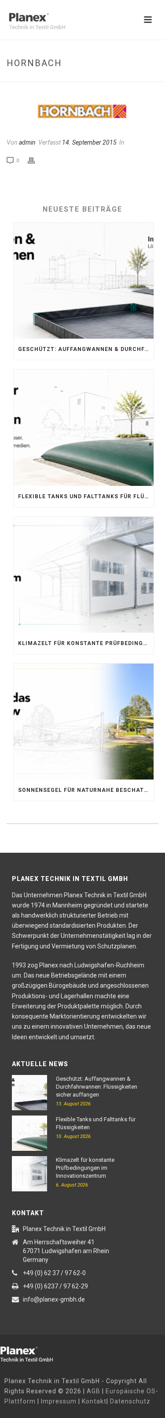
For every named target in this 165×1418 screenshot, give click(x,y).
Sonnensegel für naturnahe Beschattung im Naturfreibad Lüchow (86, 790)
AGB (93, 1391)
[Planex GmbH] (33, 1352)
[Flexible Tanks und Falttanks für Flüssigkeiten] (84, 427)
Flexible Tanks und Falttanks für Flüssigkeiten (86, 496)
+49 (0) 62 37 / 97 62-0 (54, 1272)
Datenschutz (130, 1401)
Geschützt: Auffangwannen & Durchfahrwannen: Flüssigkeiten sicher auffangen (86, 349)
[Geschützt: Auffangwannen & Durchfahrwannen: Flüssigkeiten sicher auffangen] (84, 281)
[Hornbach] (82, 111)
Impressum (59, 1401)
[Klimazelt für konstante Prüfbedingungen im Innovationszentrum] (84, 575)
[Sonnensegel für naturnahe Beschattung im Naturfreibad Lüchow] (84, 722)
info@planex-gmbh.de (54, 1299)
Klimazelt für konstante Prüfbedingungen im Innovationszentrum (86, 643)
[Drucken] (36, 160)
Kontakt (94, 1401)
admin (27, 142)
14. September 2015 (89, 142)
